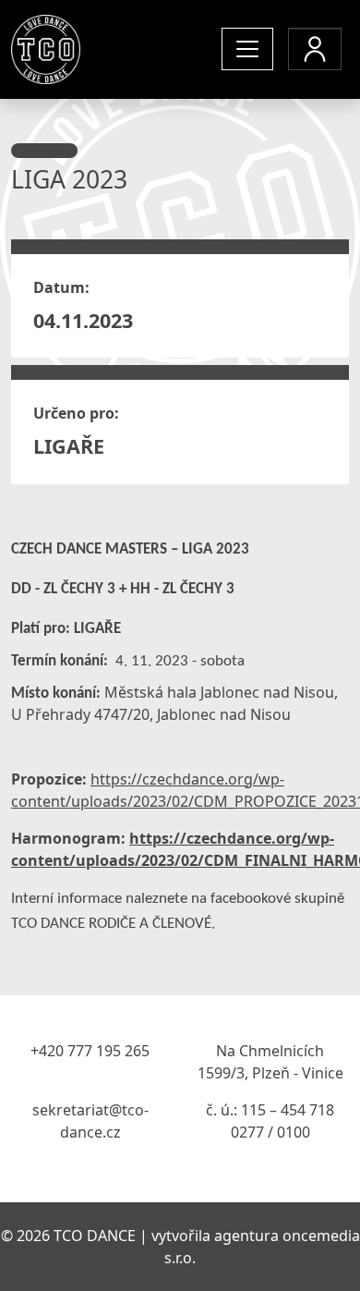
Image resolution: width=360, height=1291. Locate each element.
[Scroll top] (308, 1239)
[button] (315, 49)
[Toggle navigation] (247, 49)
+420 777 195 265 (90, 1051)
